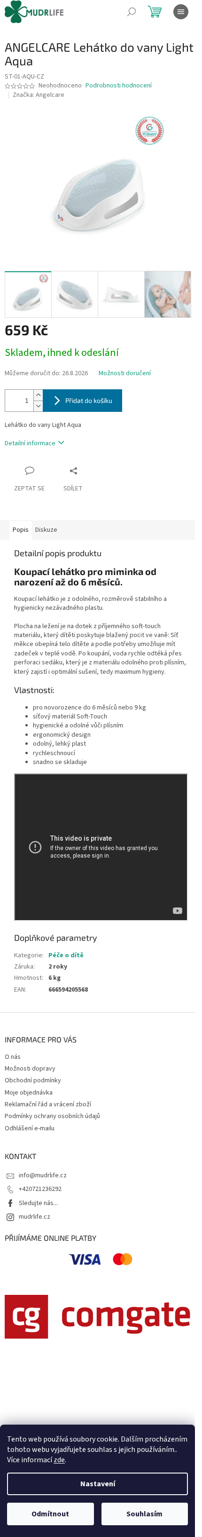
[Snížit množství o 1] (38, 406)
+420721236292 (40, 1189)
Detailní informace (30, 443)
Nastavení (97, 1484)
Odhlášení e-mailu (29, 1128)
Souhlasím (144, 1514)
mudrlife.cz (34, 1217)
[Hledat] (131, 11)
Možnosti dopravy (30, 1068)
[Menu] (180, 11)
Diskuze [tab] (46, 530)
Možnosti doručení (125, 373)
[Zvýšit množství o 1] (38, 395)
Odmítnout (50, 1514)
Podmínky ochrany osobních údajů (52, 1116)
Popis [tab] (21, 530)
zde (59, 1460)
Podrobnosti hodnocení (118, 85)
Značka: (38, 95)
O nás (13, 1057)
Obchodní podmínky (33, 1080)
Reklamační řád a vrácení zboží (48, 1104)
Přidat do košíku (88, 400)
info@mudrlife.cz (43, 1175)
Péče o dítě (66, 955)
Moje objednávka (29, 1092)
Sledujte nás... (38, 1203)
